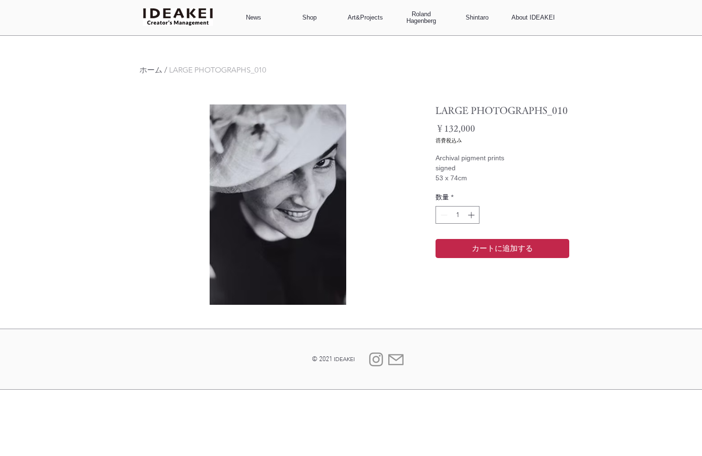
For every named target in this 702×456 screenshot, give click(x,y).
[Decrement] (443, 215)
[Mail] (395, 359)
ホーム (150, 69)
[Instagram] (376, 359)
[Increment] (472, 215)
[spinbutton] (457, 215)
